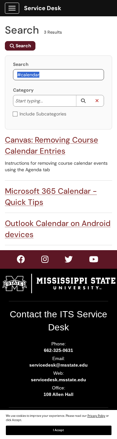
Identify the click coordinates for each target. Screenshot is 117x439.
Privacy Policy (96, 416)
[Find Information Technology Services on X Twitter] (45, 261)
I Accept (58, 430)
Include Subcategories (43, 114)
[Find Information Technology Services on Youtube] (93, 261)
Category (23, 90)
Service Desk (42, 8)
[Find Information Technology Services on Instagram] (69, 261)
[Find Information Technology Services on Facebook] (21, 261)
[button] (83, 100)
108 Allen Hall (58, 394)
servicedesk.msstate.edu (58, 379)
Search (21, 64)
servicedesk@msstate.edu (58, 365)
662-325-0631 (58, 350)
